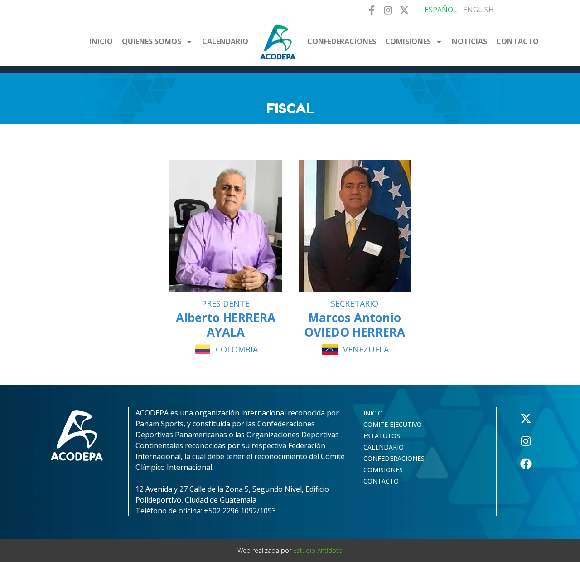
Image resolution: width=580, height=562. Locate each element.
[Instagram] (388, 10)
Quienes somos (151, 41)
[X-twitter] (404, 10)
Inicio (101, 41)
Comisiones (408, 41)
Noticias (469, 41)
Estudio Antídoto (318, 550)
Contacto (517, 41)
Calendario (225, 41)
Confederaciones (341, 41)
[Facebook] (526, 464)
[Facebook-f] (371, 10)
